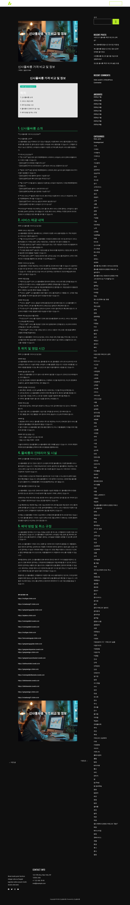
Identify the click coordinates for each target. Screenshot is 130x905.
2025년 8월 (97, 124)
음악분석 (97, 611)
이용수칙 (97, 652)
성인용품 (97, 416)
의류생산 (97, 632)
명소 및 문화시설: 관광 (101, 299)
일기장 (96, 676)
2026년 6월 (97, 100)
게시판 (96, 180)
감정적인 (97, 170)
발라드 (96, 330)
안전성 (96, 461)
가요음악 (97, 163)
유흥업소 (97, 580)
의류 (95, 628)
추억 (95, 728)
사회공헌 (97, 371)
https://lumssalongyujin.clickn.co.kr (29, 638)
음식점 (96, 601)
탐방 (95, 762)
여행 (95, 491)
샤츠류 (96, 388)
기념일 (96, 218)
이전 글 (12, 762)
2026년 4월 (97, 107)
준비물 (96, 707)
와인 (95, 539)
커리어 (96, 748)
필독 (95, 813)
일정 (95, 680)
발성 (95, 334)
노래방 (96, 231)
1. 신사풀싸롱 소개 (26, 97)
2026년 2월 (97, 114)
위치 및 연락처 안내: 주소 (102, 570)
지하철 (96, 717)
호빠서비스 (97, 837)
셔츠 (95, 426)
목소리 (96, 303)
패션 (95, 796)
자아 (95, 686)
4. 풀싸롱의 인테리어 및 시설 (30, 109)
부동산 (96, 340)
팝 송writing (98, 786)
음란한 (96, 584)
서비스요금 (97, 399)
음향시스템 (97, 621)
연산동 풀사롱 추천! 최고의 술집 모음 (106, 63)
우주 (95, 556)
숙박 (95, 436)
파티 (95, 772)
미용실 (96, 323)
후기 (95, 848)
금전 (95, 214)
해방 (95, 827)
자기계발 (97, 683)
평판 (95, 803)
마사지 (96, 289)
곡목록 (96, 190)
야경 (95, 467)
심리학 (96, 450)
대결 (95, 238)
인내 (95, 659)
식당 (95, 447)
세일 (95, 423)
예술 (95, 518)
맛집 (95, 296)
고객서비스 (97, 187)
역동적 (96, 502)
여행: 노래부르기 (99, 495)
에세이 (96, 474)
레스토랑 (97, 252)
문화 (95, 313)
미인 (95, 327)
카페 (95, 741)
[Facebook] (8, 889)
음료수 (96, 590)
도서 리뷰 (97, 245)
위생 (95, 566)
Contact (103, 3)
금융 (95, 211)
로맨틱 (96, 262)
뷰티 (95, 347)
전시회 (96, 697)
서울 (95, 402)
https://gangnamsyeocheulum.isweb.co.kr (32, 658)
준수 (95, 711)
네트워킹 (97, 225)
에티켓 (96, 478)
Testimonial (94, 3)
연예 (95, 512)
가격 (95, 146)
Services (75, 3)
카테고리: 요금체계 (100, 738)
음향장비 (97, 625)
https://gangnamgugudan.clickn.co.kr (30, 610)
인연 (95, 669)
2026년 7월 (97, 97)
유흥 (95, 573)
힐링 (95, 855)
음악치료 (97, 614)
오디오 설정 (98, 529)
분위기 (96, 344)
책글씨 (96, 721)
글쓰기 (96, 207)
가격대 (96, 149)
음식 (95, 594)
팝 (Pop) (96, 783)
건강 (95, 177)
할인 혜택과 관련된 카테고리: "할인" (106, 824)
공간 (95, 194)
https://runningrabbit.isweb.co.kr (28, 621)
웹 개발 (96, 563)
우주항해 (97, 560)
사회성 (96, 375)
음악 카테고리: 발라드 (101, 608)
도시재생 (97, 249)
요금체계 (97, 546)
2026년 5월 (97, 104)
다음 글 (84, 761)
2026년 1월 (97, 118)
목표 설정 (97, 306)
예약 (20, 70)
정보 (95, 700)
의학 (95, 635)
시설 (95, 443)
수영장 (96, 433)
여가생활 (97, 485)
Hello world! (98, 80)
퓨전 (95, 810)
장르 (95, 690)
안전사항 (97, 457)
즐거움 (96, 714)
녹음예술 (97, 235)
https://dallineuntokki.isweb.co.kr (29, 664)
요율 (95, 553)
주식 (95, 704)
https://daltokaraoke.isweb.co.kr (28, 680)
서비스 (96, 392)
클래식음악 (97, 755)
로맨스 (96, 259)
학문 (95, 817)
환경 (95, 844)
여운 (95, 488)
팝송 (95, 789)
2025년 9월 (97, 121)
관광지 (96, 197)
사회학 (96, 378)
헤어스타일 (97, 831)
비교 (95, 351)
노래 (95, 228)
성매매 (96, 409)
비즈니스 (97, 361)
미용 (95, 320)
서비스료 (97, 395)
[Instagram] (15, 889)
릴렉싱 (96, 286)
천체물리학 (97, 724)
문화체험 (97, 316)
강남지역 (97, 173)
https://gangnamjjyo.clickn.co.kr (28, 652)
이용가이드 (97, 645)
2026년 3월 (97, 111)
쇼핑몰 (96, 430)
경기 (95, 183)
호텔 (95, 841)
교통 (95, 204)
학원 (95, 820)
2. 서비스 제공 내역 (26, 101)
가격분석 (97, 153)
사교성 (96, 364)
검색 (95, 17)
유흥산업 (97, 577)
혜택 (95, 834)
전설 (95, 693)
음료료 (96, 587)
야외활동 (97, 471)
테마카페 (97, 765)
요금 (95, 542)
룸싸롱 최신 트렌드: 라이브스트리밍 (106, 266)
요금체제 (97, 549)
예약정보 (97, 525)
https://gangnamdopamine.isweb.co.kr (30, 649)
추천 (95, 731)
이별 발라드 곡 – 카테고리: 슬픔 (104, 642)
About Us (84, 3)
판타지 (96, 776)
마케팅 (96, 292)
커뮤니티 (97, 752)
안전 (95, 454)
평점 (95, 800)
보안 (95, 337)
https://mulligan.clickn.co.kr (27, 598)
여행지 (96, 498)
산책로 (96, 385)
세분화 (96, 419)
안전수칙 (97, 464)
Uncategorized (98, 142)
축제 (95, 735)
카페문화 (97, 745)
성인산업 (97, 412)
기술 (95, 221)
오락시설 (97, 536)
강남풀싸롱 (58, 3)
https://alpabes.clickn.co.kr (27, 615)
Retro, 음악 (97, 139)
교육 (95, 201)
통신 (95, 769)
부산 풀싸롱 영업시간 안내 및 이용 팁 (106, 45)
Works (67, 3)
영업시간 (97, 515)
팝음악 (96, 793)
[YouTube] (18, 889)
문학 (95, 310)
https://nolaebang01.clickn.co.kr (28, 604)
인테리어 (97, 673)
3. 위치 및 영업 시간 (26, 105)
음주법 (96, 618)
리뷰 (95, 282)
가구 (95, 159)
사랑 (95, 368)
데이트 (96, 242)
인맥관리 (97, 666)
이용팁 (96, 656)
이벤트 (96, 638)
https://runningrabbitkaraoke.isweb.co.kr (31, 675)
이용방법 (97, 649)
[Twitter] (11, 889)
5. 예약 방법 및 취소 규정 (28, 112)
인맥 (95, 662)
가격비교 (97, 156)
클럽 (95, 759)
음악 (95, 604)
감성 (95, 166)
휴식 (95, 851)
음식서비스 (97, 597)
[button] (115, 3)
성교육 (96, 406)
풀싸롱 (96, 807)
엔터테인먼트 (98, 481)
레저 (95, 255)
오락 (95, 532)
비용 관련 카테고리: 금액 (102, 354)
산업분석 (97, 382)
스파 (95, 440)
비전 (95, 358)
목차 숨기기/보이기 (28, 86)
